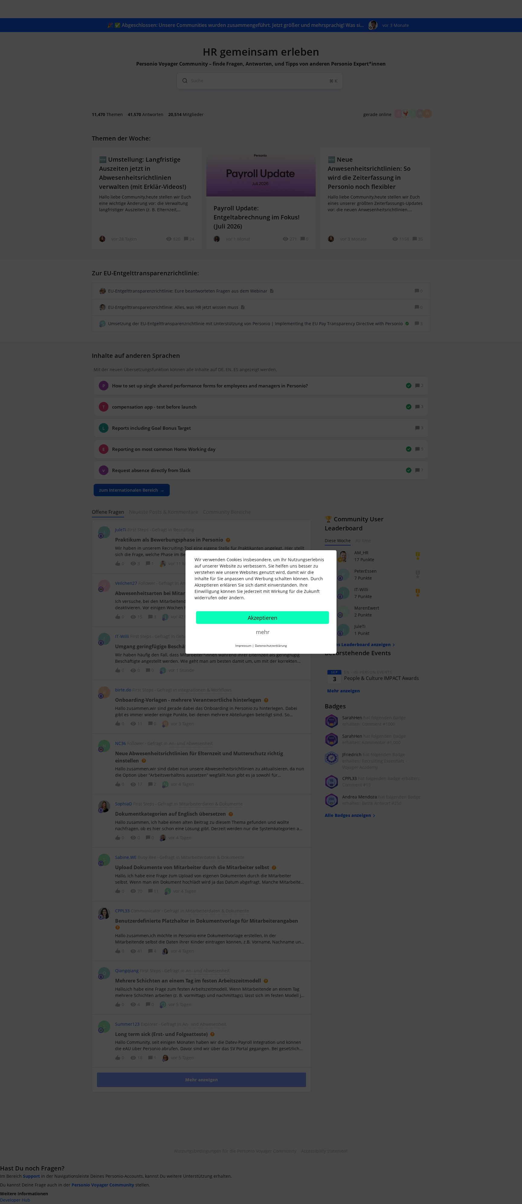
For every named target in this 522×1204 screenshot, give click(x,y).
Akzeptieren (262, 617)
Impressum (243, 645)
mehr (262, 632)
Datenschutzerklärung (271, 645)
